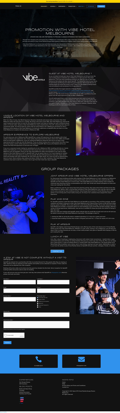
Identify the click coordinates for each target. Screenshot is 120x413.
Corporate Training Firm (43, 305)
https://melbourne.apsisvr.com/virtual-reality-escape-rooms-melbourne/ (70, 90)
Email (5, 287)
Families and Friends (25, 394)
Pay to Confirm (3, 412)
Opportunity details (8, 320)
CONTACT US (60, 53)
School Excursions (24, 392)
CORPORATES (61, 6)
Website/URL (6, 311)
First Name (6, 279)
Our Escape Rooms (24, 382)
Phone (39, 287)
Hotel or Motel (41, 299)
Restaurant (40, 303)
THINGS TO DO (71, 6)
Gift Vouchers (23, 384)
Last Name (40, 279)
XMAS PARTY (44, 6)
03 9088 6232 (91, 6)
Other (39, 307)
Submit (7, 342)
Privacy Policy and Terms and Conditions (73, 385)
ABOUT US (80, 6)
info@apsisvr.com (56, 272)
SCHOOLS (52, 6)
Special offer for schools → (60, 1)
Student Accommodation (43, 301)
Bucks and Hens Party (25, 389)
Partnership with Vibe (42, 297)
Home (64, 382)
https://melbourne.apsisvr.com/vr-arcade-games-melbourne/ (75, 92)
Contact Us (101, 6)
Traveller (21, 390)
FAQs (63, 384)
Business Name (7, 296)
